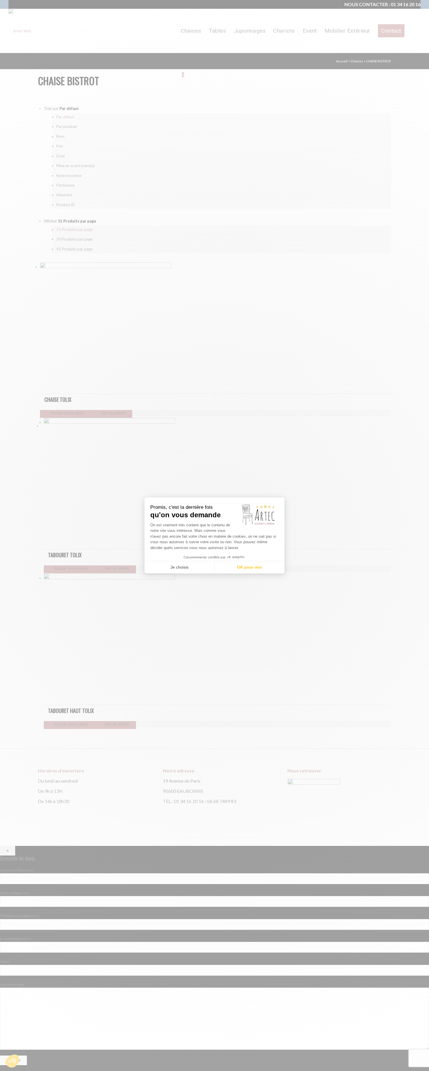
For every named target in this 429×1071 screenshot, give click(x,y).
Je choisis (179, 567)
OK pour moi (249, 567)
